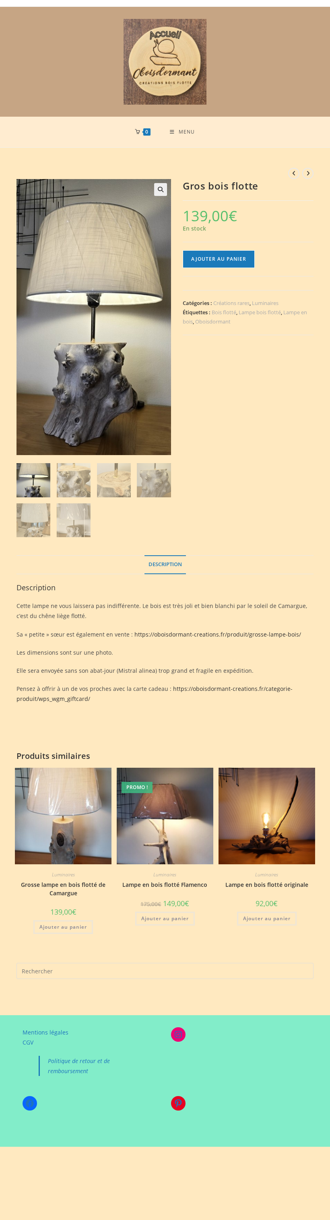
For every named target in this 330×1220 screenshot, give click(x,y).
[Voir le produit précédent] (293, 173)
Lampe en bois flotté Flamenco (164, 884)
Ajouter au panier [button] (63, 926)
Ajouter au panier (218, 259)
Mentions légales (45, 1032)
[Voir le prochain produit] (308, 173)
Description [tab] (165, 564)
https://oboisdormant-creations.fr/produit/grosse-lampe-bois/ (217, 634)
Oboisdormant (213, 321)
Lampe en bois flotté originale (266, 884)
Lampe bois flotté (260, 312)
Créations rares (231, 303)
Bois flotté (224, 312)
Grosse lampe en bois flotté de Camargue (63, 889)
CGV (28, 1042)
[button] (160, 189)
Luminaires (265, 303)
